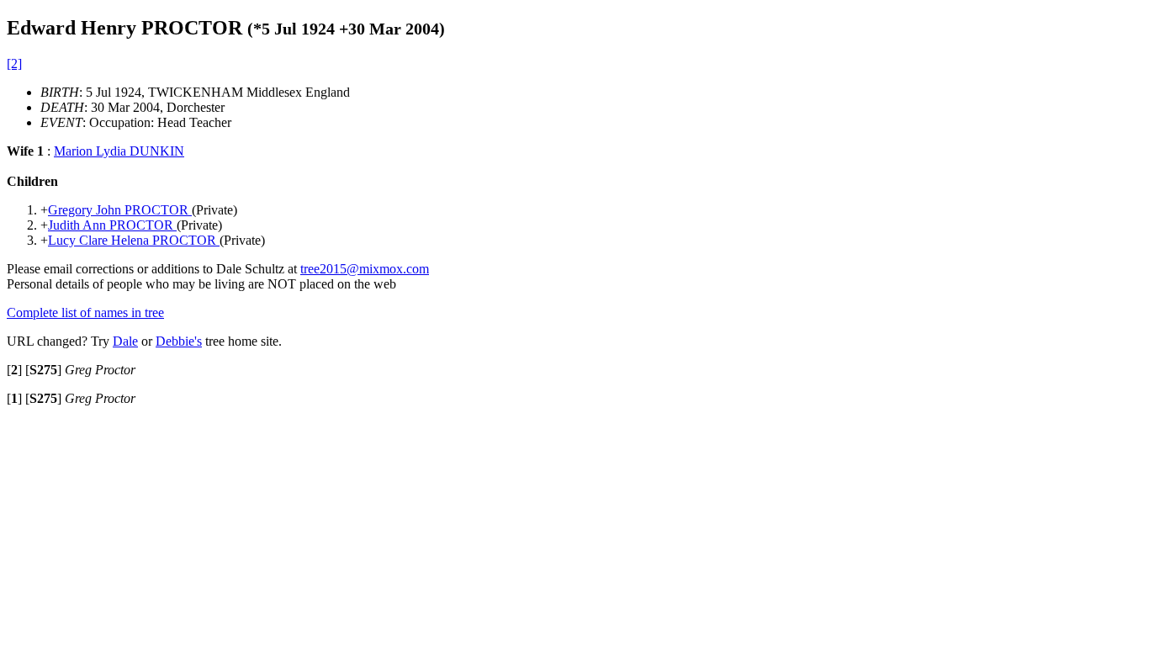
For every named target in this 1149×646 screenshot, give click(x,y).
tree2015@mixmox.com (364, 269)
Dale (125, 341)
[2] (14, 63)
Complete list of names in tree (85, 312)
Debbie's (179, 341)
